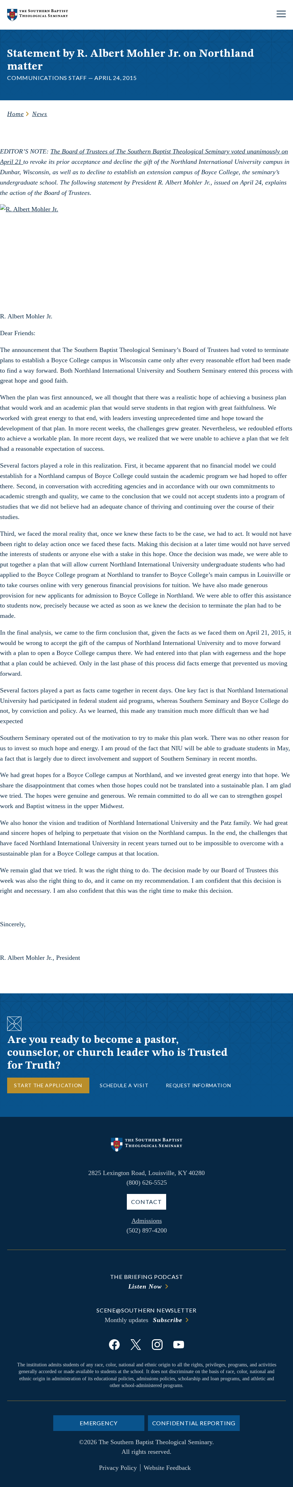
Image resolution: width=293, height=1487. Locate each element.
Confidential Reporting (194, 1423)
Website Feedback (167, 1467)
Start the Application (48, 1085)
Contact (146, 1201)
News (40, 113)
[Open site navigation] (281, 15)
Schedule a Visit (124, 1085)
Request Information (198, 1085)
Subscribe (167, 1320)
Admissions (146, 1220)
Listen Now (145, 1286)
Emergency (99, 1423)
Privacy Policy (118, 1467)
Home (15, 113)
